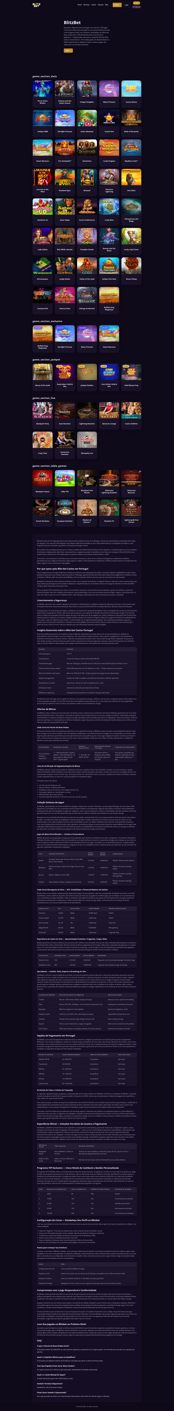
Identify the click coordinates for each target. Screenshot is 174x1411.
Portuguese (136, 7)
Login (126, 5)
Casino (93, 5)
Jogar (68, 50)
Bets (106, 5)
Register (116, 5)
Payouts (100, 5)
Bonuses (87, 5)
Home (80, 5)
